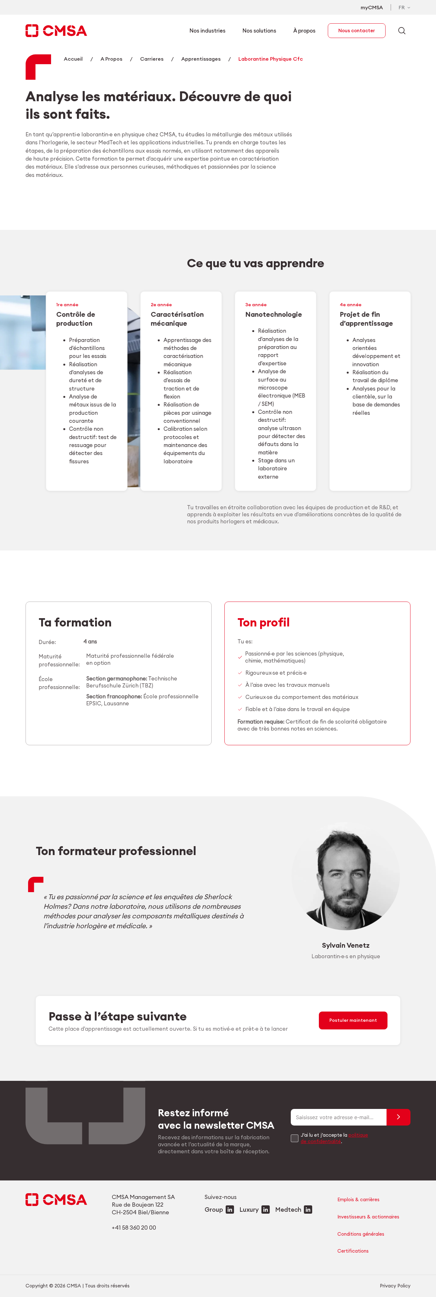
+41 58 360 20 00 (134, 1227)
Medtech (288, 1209)
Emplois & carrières (358, 1199)
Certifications (353, 1251)
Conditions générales (360, 1234)
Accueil (73, 59)
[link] (86, 391)
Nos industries (207, 30)
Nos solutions (259, 30)
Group (214, 1209)
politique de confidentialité (334, 1138)
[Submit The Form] (398, 1117)
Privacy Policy (395, 1286)
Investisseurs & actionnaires (368, 1217)
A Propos (111, 59)
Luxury (249, 1209)
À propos (304, 30)
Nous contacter (356, 30)
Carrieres (151, 59)
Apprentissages (201, 59)
